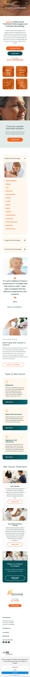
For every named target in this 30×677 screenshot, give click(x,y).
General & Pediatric (11, 180)
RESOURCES (6, 636)
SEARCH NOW (15, 139)
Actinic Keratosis (10, 194)
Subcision (8, 211)
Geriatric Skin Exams (11, 222)
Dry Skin (8, 201)
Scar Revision (9, 218)
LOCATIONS (6, 632)
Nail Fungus (9, 191)
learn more (15, 53)
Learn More (15, 544)
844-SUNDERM (15, 60)
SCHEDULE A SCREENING (13, 364)
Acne (7, 187)
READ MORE (8, 402)
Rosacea (8, 204)
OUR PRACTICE (7, 628)
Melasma (8, 184)
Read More (8, 457)
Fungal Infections (10, 215)
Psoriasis (8, 197)
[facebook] (4, 642)
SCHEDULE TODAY (15, 605)
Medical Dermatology (8, 621)
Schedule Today (15, 48)
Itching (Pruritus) (10, 228)
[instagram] (6, 642)
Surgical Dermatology (8, 622)
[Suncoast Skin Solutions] (8, 3)
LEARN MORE (15, 501)
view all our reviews (14, 307)
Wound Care (9, 225)
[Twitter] (9, 642)
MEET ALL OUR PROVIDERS (15, 578)
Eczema (8, 208)
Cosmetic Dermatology (8, 624)
